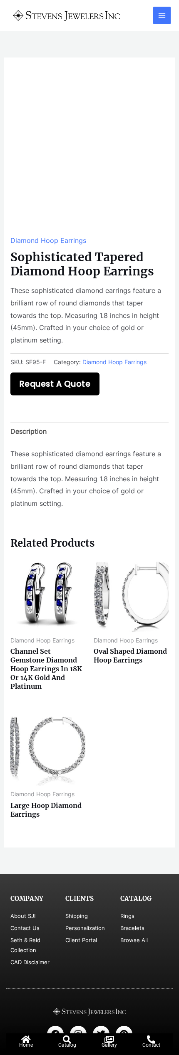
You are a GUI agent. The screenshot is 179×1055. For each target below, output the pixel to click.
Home (26, 1045)
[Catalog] (67, 1039)
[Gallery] (109, 1039)
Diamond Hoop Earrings (48, 240)
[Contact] (151, 1039)
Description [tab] (28, 431)
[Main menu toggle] (162, 15)
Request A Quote (55, 384)
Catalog (67, 1045)
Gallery (109, 1045)
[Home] (25, 1039)
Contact (151, 1045)
